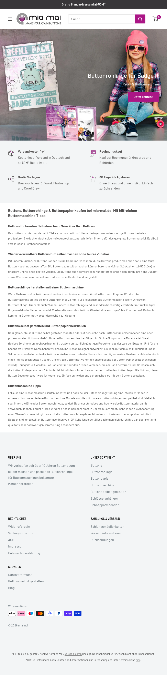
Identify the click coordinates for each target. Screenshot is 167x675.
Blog (11, 588)
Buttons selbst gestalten (108, 491)
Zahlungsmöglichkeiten (107, 526)
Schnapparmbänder (105, 505)
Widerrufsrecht (19, 526)
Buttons (96, 465)
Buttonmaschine (102, 485)
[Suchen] (140, 18)
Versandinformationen (107, 533)
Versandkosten (73, 653)
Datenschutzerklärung (24, 553)
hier (138, 660)
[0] (155, 19)
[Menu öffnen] (10, 19)
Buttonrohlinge (102, 472)
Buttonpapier (100, 478)
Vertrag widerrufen (21, 533)
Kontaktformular (20, 574)
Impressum (16, 546)
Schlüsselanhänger (104, 498)
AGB (11, 540)
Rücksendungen (102, 540)
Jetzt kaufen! (143, 97)
